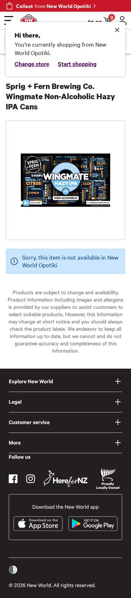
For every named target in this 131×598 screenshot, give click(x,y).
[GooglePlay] (93, 523)
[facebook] (13, 478)
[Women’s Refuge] (13, 570)
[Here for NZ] (65, 478)
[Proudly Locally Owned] (107, 479)
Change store (32, 63)
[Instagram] (30, 478)
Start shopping (77, 63)
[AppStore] (38, 523)
